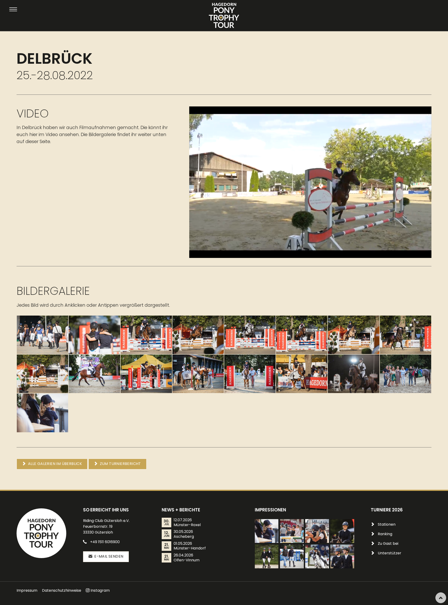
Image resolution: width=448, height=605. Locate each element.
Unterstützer (389, 553)
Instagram (100, 590)
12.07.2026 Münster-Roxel (187, 522)
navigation (13, 9)
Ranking (385, 534)
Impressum (27, 590)
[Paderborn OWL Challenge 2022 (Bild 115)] (342, 556)
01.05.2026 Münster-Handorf (190, 546)
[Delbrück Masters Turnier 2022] (42, 413)
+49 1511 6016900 (105, 542)
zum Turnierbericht (120, 463)
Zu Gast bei (388, 543)
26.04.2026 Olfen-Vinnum (187, 558)
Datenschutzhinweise (61, 590)
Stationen (387, 524)
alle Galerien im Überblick (54, 463)
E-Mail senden (108, 556)
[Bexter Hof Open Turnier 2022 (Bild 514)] (342, 531)
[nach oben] (440, 597)
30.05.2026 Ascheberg (184, 534)
